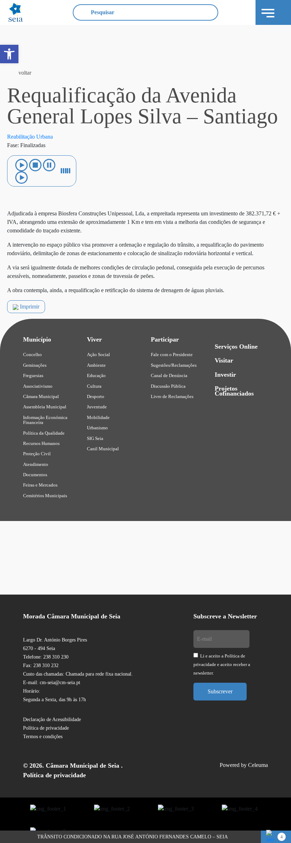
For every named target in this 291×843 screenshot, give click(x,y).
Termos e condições (42, 736)
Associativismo (38, 386)
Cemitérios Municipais (45, 495)
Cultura (94, 386)
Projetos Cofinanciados (234, 391)
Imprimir (28, 307)
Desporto (95, 396)
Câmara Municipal (41, 396)
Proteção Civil (37, 453)
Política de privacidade (46, 728)
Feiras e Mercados (40, 485)
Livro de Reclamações (172, 396)
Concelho (32, 354)
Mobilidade (98, 417)
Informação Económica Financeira (45, 420)
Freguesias (33, 375)
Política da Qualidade (44, 433)
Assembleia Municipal (44, 406)
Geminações (34, 365)
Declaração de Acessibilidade (52, 719)
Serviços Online (236, 346)
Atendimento (35, 464)
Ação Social (98, 354)
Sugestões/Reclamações (174, 365)
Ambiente (96, 365)
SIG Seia (95, 438)
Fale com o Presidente (172, 354)
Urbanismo (97, 427)
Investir (225, 374)
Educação (96, 375)
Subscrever (220, 691)
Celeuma (258, 765)
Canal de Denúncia (169, 375)
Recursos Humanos (41, 443)
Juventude (97, 406)
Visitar (224, 360)
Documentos (35, 474)
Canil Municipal (103, 448)
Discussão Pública (168, 386)
